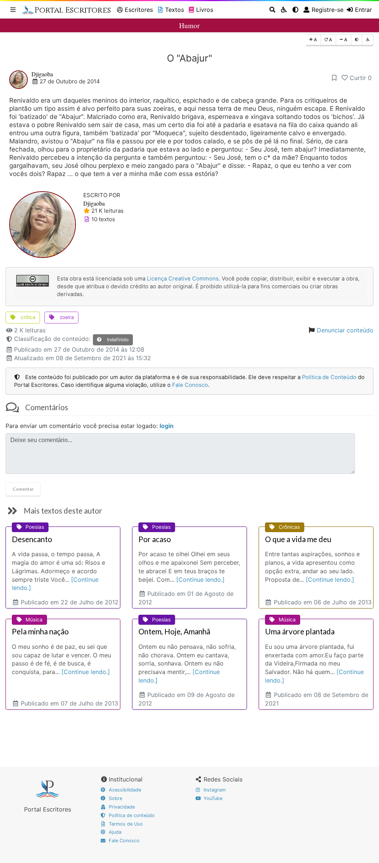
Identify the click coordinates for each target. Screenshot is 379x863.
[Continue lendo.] (200, 579)
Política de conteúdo (131, 815)
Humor (189, 25)
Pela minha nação (40, 631)
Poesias (35, 527)
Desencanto (32, 539)
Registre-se (327, 9)
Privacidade (121, 807)
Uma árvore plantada (300, 631)
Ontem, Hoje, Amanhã (174, 631)
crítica (27, 317)
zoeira (66, 317)
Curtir (361, 78)
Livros (204, 9)
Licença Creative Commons (183, 278)
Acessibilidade (124, 790)
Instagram (214, 790)
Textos (174, 9)
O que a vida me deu (298, 539)
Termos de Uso (125, 824)
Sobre (114, 798)
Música (34, 620)
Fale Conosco (190, 385)
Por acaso (154, 539)
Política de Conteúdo (329, 377)
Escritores (139, 9)
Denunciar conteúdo (345, 330)
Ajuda (114, 832)
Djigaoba (42, 74)
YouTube (212, 798)
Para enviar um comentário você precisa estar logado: (90, 425)
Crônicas (289, 527)
